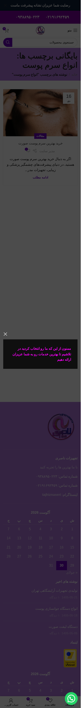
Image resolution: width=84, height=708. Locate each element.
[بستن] (5, 334)
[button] (71, 698)
